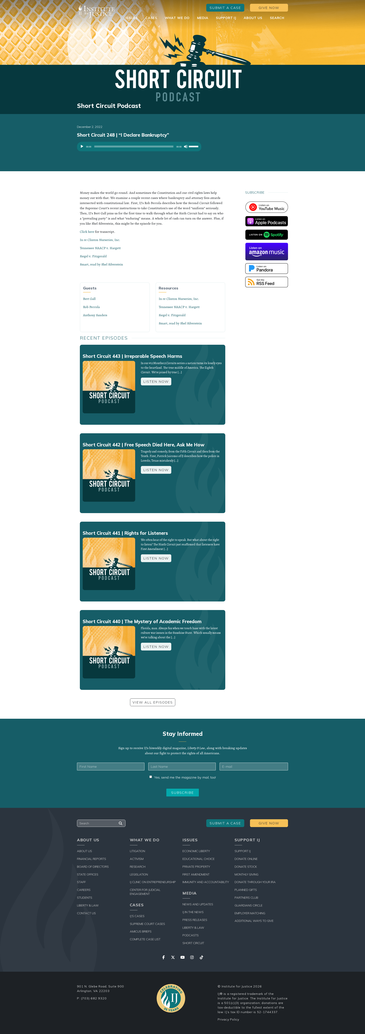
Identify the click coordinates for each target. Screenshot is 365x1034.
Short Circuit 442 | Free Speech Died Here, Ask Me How (143, 445)
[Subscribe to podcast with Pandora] (266, 268)
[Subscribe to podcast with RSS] (266, 281)
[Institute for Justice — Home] (96, 11)
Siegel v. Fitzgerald (93, 256)
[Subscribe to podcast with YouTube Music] (266, 206)
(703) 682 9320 (94, 998)
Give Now (269, 8)
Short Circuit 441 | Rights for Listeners (125, 533)
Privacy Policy (228, 1019)
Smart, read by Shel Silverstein (101, 264)
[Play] (82, 146)
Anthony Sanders (95, 315)
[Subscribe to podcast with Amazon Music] (266, 251)
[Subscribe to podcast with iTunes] (266, 221)
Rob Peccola (91, 307)
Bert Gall (89, 298)
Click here (87, 231)
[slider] (194, 146)
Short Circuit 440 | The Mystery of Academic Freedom (142, 621)
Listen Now (156, 381)
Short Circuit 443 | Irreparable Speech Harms (132, 356)
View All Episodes (153, 702)
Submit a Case (225, 8)
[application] (139, 147)
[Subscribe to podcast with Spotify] (266, 234)
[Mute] (186, 146)
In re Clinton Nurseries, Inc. (100, 240)
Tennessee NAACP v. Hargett (100, 248)
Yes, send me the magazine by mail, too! (185, 777)
